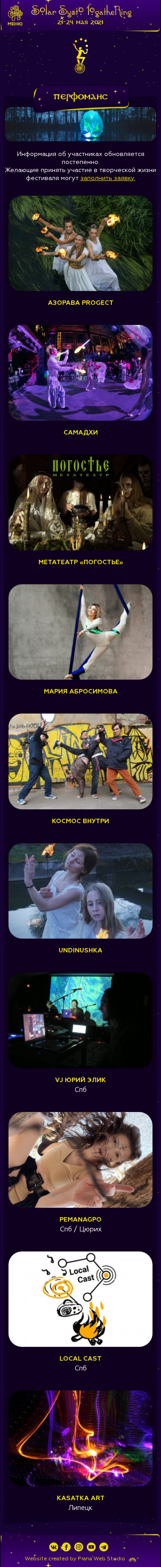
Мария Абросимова (81, 692)
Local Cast (80, 1359)
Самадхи (81, 433)
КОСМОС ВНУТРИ (80, 821)
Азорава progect (81, 303)
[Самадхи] (80, 419)
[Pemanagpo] (80, 1206)
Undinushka (80, 951)
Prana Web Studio (101, 1559)
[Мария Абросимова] (80, 678)
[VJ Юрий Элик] (80, 1066)
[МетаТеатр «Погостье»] (80, 549)
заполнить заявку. (108, 178)
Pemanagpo (80, 1220)
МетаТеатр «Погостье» (80, 562)
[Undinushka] (80, 937)
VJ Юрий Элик (80, 1080)
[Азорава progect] (80, 289)
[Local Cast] (80, 1345)
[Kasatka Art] (80, 1484)
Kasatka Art (81, 1498)
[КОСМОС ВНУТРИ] (80, 807)
